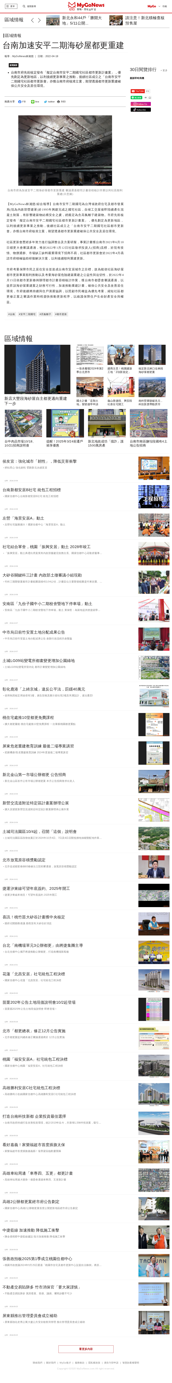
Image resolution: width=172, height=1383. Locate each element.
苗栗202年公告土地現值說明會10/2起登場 (39, 1002)
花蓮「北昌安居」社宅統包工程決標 (34, 974)
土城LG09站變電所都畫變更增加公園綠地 (39, 660)
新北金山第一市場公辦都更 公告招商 (34, 774)
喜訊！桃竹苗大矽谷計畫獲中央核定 (34, 917)
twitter (51, 101)
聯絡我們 (37, 1363)
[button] (34, 20)
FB (24, 101)
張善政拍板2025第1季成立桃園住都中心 (37, 1259)
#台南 (11, 314)
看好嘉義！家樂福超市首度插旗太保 (34, 1145)
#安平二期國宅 (27, 314)
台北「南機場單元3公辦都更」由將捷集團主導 (43, 945)
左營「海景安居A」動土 (23, 518)
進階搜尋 (31, 6)
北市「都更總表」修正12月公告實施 (34, 1031)
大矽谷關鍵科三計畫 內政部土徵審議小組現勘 (42, 575)
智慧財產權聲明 (130, 1363)
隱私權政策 (94, 1363)
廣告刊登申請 (111, 1363)
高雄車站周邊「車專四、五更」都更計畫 (38, 1173)
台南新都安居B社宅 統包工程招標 (32, 490)
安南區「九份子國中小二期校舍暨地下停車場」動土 (47, 603)
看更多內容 (86, 1349)
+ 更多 (164, 70)
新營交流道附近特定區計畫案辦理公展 (36, 803)
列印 (63, 101)
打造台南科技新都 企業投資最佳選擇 (34, 1116)
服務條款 (79, 1363)
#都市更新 (61, 314)
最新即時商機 (137, 78)
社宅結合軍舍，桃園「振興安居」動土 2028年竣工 (47, 547)
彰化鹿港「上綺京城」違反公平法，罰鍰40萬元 (44, 689)
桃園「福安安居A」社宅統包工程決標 (35, 1059)
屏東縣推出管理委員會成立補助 (30, 1315)
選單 (12, 6)
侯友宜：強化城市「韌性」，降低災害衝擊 (40, 461)
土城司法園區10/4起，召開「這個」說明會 (40, 831)
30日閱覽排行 (143, 69)
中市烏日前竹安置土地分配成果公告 (34, 632)
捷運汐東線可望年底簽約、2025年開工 (36, 888)
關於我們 (51, 1363)
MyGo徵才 (65, 1363)
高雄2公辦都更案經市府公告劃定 (31, 1201)
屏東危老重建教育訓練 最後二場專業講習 (38, 746)
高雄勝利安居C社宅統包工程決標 (31, 1088)
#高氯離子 (45, 314)
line (37, 101)
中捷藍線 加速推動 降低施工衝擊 (31, 1230)
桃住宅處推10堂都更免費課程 (28, 717)
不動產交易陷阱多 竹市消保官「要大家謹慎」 (42, 1287)
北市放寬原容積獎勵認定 (24, 860)
